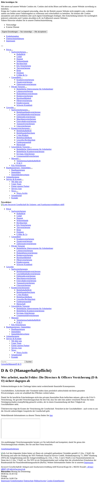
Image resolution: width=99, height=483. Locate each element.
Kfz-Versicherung (23, 66)
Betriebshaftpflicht (23, 131)
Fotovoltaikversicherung (26, 121)
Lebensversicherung (24, 91)
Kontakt (14, 198)
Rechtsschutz (21, 63)
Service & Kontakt (13, 179)
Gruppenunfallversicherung (27, 156)
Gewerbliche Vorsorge (20, 147)
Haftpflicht (20, 54)
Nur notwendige (26, 32)
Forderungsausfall (23, 142)
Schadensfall (16, 195)
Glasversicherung (23, 126)
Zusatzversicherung (24, 82)
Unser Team (16, 184)
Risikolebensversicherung (26, 94)
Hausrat (19, 59)
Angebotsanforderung (10, 449)
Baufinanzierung (18, 170)
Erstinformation (12, 36)
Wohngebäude (22, 61)
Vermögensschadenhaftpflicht (28, 161)
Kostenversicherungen (20, 128)
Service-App (16, 188)
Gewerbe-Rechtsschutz (25, 140)
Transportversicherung (25, 124)
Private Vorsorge (18, 87)
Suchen (29, 362)
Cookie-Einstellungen (55, 481)
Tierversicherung (23, 68)
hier (51, 415)
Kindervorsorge (22, 103)
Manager (15, 158)
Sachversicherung (18, 52)
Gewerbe (10, 107)
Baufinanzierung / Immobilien (18, 168)
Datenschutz (29, 481)
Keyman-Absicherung (25, 154)
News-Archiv (22, 193)
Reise (18, 70)
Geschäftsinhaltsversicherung (28, 114)
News (13, 191)
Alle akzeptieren (40, 32)
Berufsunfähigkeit (23, 98)
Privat (8, 50)
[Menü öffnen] (12, 50)
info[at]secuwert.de (17, 469)
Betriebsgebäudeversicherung (28, 112)
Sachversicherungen (19, 110)
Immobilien (16, 172)
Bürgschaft (20, 144)
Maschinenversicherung (26, 119)
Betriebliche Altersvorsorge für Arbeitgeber (34, 149)
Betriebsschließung (24, 138)
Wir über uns (16, 182)
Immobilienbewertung (20, 175)
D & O (19, 163)
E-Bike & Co (21, 75)
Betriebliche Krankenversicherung (30, 151)
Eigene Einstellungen (10, 32)
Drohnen (20, 73)
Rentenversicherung (24, 96)
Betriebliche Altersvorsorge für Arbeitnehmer (34, 89)
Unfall (19, 56)
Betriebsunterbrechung (25, 133)
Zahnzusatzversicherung (26, 84)
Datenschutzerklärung (15, 38)
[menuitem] (52, 77)
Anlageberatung (12, 177)
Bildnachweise (40, 481)
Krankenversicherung (25, 80)
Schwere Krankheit (24, 105)
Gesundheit (16, 77)
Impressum (10, 41)
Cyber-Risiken (22, 135)
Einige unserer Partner (20, 186)
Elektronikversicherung (25, 117)
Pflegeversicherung (24, 100)
